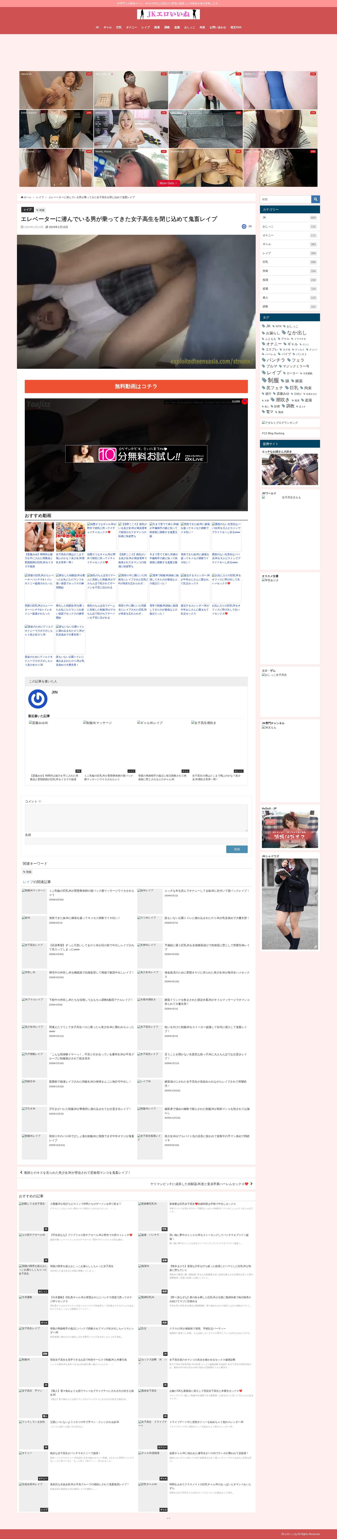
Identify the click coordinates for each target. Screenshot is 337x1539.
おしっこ (189, 27)
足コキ (302, 406)
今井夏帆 (307, 373)
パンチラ (276, 360)
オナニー (131, 27)
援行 (268, 393)
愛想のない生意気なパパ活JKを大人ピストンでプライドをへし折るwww (226, 558)
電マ (269, 412)
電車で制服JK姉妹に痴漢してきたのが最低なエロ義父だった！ (164, 609)
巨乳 (119, 27)
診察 (277, 406)
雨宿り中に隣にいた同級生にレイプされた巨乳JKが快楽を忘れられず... (132, 609)
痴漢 (157, 27)
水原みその (311, 394)
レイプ (146, 27)
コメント (33, 801)
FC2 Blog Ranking (273, 433)
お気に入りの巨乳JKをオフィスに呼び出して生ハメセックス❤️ (226, 609)
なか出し (297, 332)
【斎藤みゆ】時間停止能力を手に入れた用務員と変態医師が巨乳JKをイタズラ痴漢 (39, 560)
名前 (28, 834)
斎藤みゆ (283, 393)
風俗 (280, 412)
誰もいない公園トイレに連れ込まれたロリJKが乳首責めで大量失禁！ (70, 661)
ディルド (299, 350)
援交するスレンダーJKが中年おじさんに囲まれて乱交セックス (195, 609)
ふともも (270, 338)
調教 (167, 27)
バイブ (286, 354)
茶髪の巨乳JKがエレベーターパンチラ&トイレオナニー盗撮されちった (39, 609)
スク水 (286, 349)
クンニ (306, 344)
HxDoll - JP (269, 808)
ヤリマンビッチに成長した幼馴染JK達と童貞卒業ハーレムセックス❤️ (199, 1183)
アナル (285, 338)
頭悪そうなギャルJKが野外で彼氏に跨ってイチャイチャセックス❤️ (101, 558)
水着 (267, 401)
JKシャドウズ (270, 856)
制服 (41, 210)
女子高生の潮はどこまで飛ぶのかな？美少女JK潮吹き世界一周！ (70, 558)
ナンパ (313, 349)
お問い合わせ (218, 27)
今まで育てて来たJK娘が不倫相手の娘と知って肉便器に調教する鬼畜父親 (164, 558)
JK (97, 27)
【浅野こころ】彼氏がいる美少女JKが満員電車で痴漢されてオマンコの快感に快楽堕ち (132, 560)
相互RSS (236, 27)
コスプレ (271, 349)
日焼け (298, 394)
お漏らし (273, 333)
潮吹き (283, 399)
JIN (250, 226)
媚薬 (299, 381)
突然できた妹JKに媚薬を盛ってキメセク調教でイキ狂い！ (195, 558)
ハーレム (270, 354)
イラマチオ (300, 339)
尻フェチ (274, 388)
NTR (278, 326)
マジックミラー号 (296, 366)
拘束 (202, 27)
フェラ (298, 360)
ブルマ (271, 366)
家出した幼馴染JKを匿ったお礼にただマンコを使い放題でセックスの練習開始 (70, 611)
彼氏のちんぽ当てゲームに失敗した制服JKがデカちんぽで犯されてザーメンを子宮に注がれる (101, 611)
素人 (289, 297)
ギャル (108, 27)
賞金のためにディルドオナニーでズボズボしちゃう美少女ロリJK (39, 661)
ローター (292, 373)
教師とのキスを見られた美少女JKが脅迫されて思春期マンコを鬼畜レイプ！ (77, 1172)
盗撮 (177, 27)
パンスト (301, 354)
